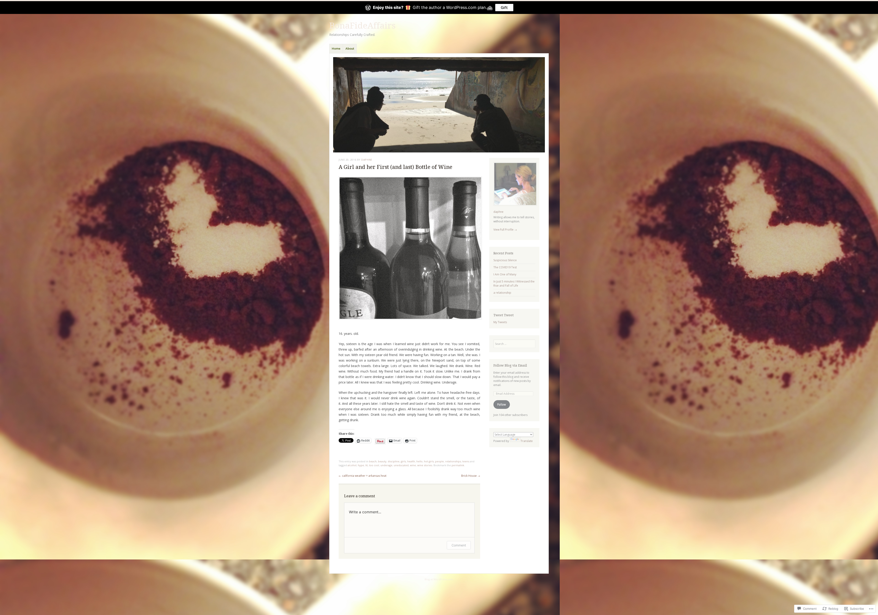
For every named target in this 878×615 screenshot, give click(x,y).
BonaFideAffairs (362, 26)
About (349, 48)
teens (465, 461)
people (439, 461)
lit (366, 465)
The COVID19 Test (505, 267)
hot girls (429, 461)
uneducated (401, 465)
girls (403, 461)
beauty (382, 461)
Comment (459, 545)
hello (419, 461)
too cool (374, 465)
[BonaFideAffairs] (439, 104)
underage (386, 465)
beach (373, 461)
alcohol (352, 465)
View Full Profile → (505, 230)
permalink (458, 465)
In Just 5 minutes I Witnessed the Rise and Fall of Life (514, 284)
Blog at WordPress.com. (439, 579)
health (411, 461)
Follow (501, 404)
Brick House (470, 476)
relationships (453, 461)
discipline (393, 461)
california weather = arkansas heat (362, 476)
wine (413, 465)
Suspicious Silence (505, 260)
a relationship (502, 293)
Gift (504, 7)
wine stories (424, 465)
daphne (366, 159)
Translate (527, 441)
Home (336, 48)
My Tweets (500, 322)
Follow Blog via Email (510, 365)
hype (361, 465)
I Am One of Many (504, 274)
